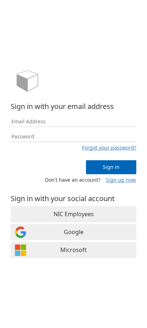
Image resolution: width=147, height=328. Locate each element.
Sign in (111, 166)
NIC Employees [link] (74, 214)
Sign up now (121, 179)
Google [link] (73, 232)
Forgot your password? (109, 147)
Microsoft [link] (73, 250)
